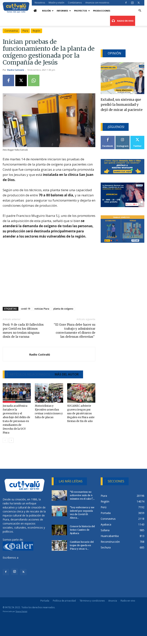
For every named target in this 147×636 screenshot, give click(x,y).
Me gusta (108, 137)
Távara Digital (21, 611)
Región (46, 10)
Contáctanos (75, 2)
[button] (139, 10)
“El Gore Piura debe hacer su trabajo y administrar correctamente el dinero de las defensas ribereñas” (74, 330)
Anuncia (112, 600)
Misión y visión (56, 2)
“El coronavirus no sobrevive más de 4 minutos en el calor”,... (82, 495)
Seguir (122, 137)
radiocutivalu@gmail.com (18, 561)
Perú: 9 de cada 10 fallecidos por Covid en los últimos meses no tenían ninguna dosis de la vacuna (23, 330)
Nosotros (40, 2)
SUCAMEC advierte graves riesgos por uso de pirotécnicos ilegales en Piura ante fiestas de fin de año (81, 413)
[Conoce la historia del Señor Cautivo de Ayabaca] (59, 530)
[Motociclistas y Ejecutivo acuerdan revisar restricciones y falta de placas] (49, 393)
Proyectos (80, 10)
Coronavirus (11, 30)
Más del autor (67, 374)
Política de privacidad (64, 600)
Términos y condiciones (92, 600)
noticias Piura (41, 308)
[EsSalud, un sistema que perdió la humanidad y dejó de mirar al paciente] (122, 78)
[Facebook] (126, 2)
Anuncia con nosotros (97, 2)
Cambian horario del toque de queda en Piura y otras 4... (82, 545)
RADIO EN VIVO (125, 20)
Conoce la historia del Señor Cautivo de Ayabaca (82, 530)
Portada (44, 600)
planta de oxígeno (63, 308)
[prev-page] (5, 440)
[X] (138, 2)
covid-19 (25, 308)
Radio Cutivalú (15, 69)
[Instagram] (132, 2)
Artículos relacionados (30, 374)
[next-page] (11, 440)
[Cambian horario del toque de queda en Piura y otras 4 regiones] (59, 545)
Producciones (101, 10)
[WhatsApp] (33, 80)
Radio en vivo (128, 600)
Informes (62, 10)
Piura (25, 30)
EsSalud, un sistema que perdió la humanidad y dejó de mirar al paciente (122, 105)
